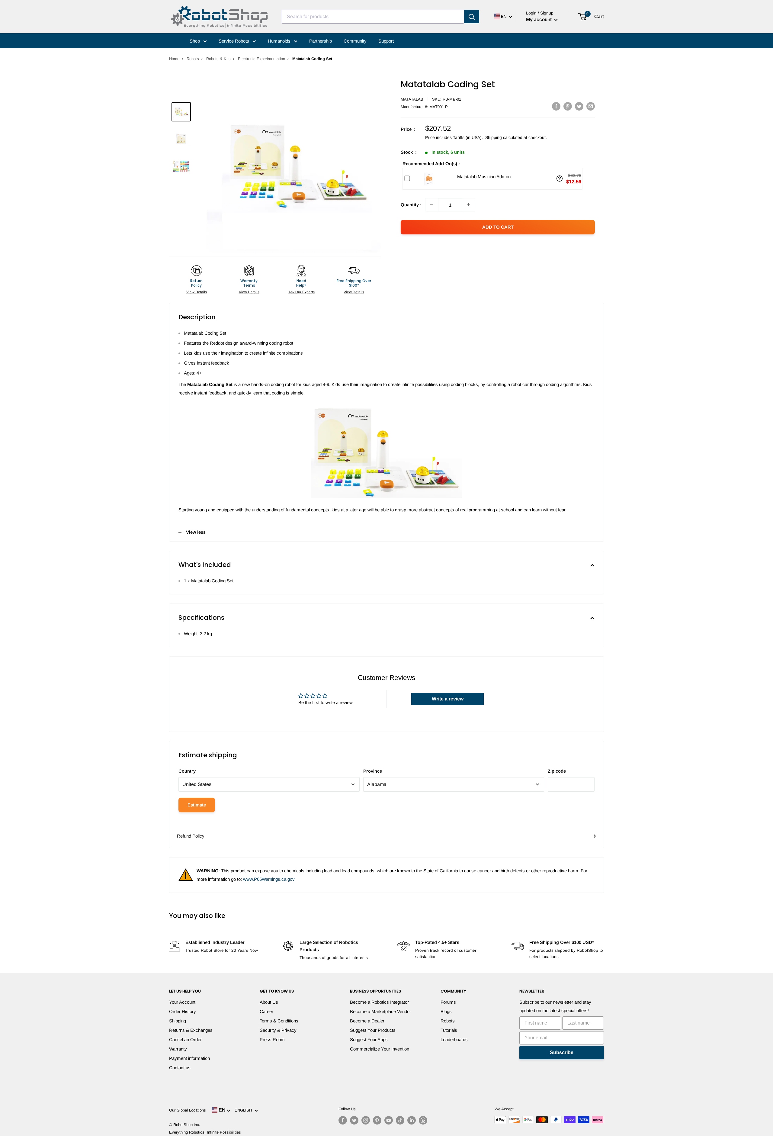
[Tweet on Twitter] (579, 106)
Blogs (446, 1011)
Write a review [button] (447, 698)
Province (372, 771)
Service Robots (234, 40)
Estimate (197, 804)
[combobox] (373, 17)
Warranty (178, 1048)
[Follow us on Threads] (423, 1120)
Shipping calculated (503, 137)
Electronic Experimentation (261, 58)
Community (355, 40)
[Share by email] (590, 106)
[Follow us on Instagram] (365, 1120)
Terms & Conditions (279, 1020)
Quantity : (411, 204)
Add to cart (498, 227)
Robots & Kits (218, 58)
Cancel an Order (185, 1039)
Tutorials (449, 1030)
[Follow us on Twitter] (354, 1120)
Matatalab (412, 99)
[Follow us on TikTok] (400, 1120)
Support (386, 40)
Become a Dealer (367, 1020)
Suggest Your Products (373, 1030)
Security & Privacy (278, 1030)
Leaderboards (454, 1039)
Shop (195, 40)
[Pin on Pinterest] (567, 106)
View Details (196, 292)
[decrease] (431, 204)
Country (187, 771)
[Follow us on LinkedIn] (411, 1120)
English (244, 1110)
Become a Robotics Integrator (379, 1002)
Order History (182, 1011)
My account (539, 19)
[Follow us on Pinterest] (377, 1120)
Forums (448, 1002)
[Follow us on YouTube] (388, 1120)
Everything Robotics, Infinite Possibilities (205, 1132)
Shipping (177, 1020)
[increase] (468, 204)
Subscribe (561, 1052)
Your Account (182, 1002)
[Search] (471, 16)
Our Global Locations (187, 1110)
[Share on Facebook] (556, 106)
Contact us (180, 1067)
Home (174, 58)
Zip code (557, 771)
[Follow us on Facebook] (342, 1120)
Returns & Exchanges (191, 1030)
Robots (193, 58)
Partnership (320, 40)
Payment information (189, 1058)
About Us (269, 1002)
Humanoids (280, 40)
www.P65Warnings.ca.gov (268, 879)
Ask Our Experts (301, 292)
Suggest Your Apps (369, 1039)
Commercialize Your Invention (379, 1048)
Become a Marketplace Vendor (380, 1011)
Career (266, 1011)
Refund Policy (190, 835)
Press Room (272, 1039)
